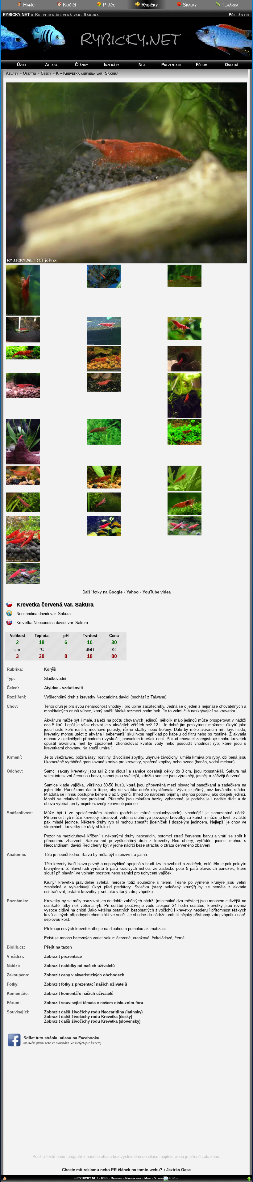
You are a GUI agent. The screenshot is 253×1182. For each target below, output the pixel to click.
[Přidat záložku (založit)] (4, 1179)
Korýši (50, 669)
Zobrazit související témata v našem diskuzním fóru (93, 1002)
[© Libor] (104, 526)
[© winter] (104, 330)
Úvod (21, 64)
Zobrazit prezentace (63, 956)
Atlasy (51, 64)
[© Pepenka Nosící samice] (104, 382)
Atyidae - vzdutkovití (63, 687)
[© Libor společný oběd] (184, 525)
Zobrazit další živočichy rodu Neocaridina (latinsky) (93, 1012)
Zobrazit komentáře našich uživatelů (79, 993)
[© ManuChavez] (23, 475)
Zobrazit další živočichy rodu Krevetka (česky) (88, 1016)
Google (115, 592)
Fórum (201, 64)
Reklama (116, 1178)
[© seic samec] (23, 385)
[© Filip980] (23, 352)
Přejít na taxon (58, 947)
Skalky (189, 4)
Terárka (229, 4)
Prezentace (171, 64)
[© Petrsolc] (184, 358)
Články (81, 64)
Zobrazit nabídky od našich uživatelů (79, 965)
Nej (142, 64)
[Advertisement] (126, 1104)
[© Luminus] (104, 432)
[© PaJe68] (23, 538)
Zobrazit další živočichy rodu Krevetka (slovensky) (92, 1021)
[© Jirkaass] (23, 329)
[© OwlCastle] (23, 501)
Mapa (147, 1178)
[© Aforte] (184, 432)
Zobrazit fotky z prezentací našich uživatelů (85, 984)
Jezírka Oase (178, 1169)
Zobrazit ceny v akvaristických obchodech (84, 975)
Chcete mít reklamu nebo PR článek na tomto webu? (112, 1169)
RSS (104, 1178)
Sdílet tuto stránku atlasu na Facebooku (61, 1038)
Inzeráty (111, 64)
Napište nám (133, 1178)
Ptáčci (109, 4)
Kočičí (69, 4)
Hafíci (28, 4)
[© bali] (23, 289)
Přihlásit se (239, 14)
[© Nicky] (184, 395)
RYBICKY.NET (16, 14)
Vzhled (159, 1178)
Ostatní (231, 64)
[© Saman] (104, 358)
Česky (46, 73)
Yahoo (132, 592)
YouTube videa (157, 592)
